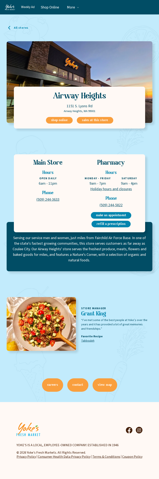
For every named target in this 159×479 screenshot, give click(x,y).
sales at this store (95, 120)
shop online (59, 120)
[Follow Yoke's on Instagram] (139, 430)
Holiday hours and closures (111, 189)
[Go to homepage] (10, 7)
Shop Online (50, 7)
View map (105, 385)
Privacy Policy (26, 456)
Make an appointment (111, 215)
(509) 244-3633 (47, 199)
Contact (77, 385)
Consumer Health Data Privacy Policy (64, 456)
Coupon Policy (132, 456)
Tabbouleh (87, 341)
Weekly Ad (28, 7)
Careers (52, 385)
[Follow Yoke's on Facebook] (129, 430)
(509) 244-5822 (111, 205)
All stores (21, 28)
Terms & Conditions (106, 456)
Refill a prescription (111, 224)
